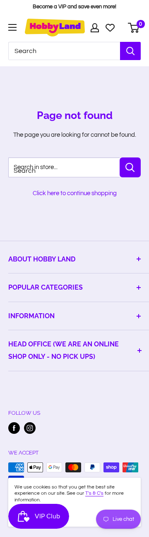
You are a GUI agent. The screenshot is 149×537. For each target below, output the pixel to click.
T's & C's (94, 493)
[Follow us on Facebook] (14, 428)
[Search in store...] (130, 167)
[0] (134, 28)
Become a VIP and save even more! (74, 7)
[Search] (130, 51)
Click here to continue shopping (75, 193)
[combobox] (64, 51)
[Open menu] (12, 27)
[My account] (95, 27)
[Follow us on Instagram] (30, 428)
